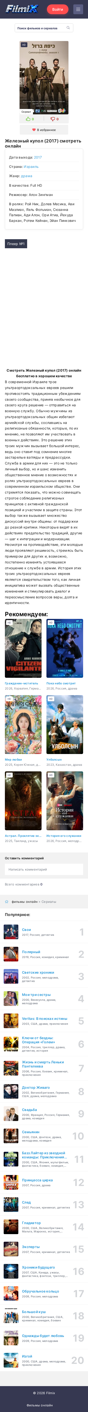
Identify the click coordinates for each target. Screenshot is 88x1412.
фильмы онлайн (25, 902)
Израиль (31, 166)
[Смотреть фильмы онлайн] (22, 9)
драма (26, 176)
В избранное (46, 130)
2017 (38, 157)
